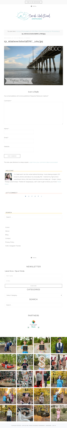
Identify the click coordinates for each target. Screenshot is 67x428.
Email (6, 137)
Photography (25, 31)
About (7, 231)
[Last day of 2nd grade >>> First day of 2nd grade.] (42, 345)
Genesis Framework (39, 425)
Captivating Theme (27, 425)
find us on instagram (33, 2)
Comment (7, 101)
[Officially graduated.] (8, 345)
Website (6, 146)
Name (6, 128)
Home (18, 31)
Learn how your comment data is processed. (43, 162)
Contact (8, 238)
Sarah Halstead (33, 16)
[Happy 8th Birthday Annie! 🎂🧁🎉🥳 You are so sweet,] (42, 362)
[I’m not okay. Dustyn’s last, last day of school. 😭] (25, 362)
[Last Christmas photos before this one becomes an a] (8, 413)
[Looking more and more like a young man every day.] (25, 396)
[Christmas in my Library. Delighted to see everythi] (25, 379)
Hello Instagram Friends (13, 246)
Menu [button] (34, 6)
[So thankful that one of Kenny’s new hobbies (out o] (42, 413)
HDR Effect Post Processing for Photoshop (45, 31)
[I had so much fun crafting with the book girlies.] (8, 379)
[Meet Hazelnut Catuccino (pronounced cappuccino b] (25, 413)
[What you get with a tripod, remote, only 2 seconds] (8, 396)
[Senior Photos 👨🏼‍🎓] (8, 362)
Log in (54, 425)
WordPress (48, 425)
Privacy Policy (9, 242)
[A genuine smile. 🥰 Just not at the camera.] (42, 396)
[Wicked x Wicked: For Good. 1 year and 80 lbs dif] (42, 379)
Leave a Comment (25, 38)
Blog (6, 234)
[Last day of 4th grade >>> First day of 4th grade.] (25, 345)
